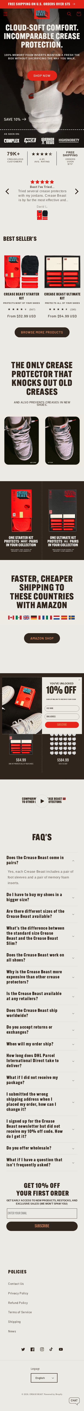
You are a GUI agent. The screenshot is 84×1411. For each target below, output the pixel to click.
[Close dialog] (79, 680)
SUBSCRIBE (62, 724)
